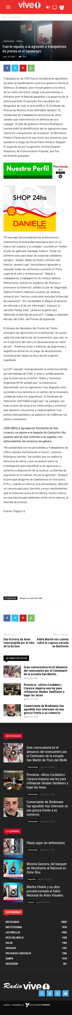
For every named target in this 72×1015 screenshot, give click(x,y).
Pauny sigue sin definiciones (46, 843)
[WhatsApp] (31, 68)
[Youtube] (65, 993)
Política (20, 41)
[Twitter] (15, 68)
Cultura (31, 902)
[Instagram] (50, 993)
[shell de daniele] (36, 208)
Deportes (32, 879)
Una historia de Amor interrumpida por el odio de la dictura (18, 643)
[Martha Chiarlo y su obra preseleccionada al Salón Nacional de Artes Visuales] (13, 892)
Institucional (8, 41)
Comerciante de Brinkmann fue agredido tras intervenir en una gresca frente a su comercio (44, 709)
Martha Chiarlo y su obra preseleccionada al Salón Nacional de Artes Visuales (45, 891)
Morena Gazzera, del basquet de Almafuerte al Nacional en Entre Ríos (47, 868)
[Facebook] (6, 68)
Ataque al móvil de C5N (31, 598)
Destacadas (16, 17)
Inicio (4, 17)
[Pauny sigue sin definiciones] (13, 848)
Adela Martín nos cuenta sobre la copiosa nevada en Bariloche (53, 643)
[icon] (47, 8)
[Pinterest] (23, 68)
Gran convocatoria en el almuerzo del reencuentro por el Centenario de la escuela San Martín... (45, 670)
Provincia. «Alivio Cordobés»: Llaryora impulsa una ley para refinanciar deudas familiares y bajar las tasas (44, 690)
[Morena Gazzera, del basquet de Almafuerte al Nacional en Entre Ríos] (13, 869)
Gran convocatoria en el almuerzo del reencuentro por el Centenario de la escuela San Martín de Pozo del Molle (47, 753)
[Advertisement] (36, 554)
